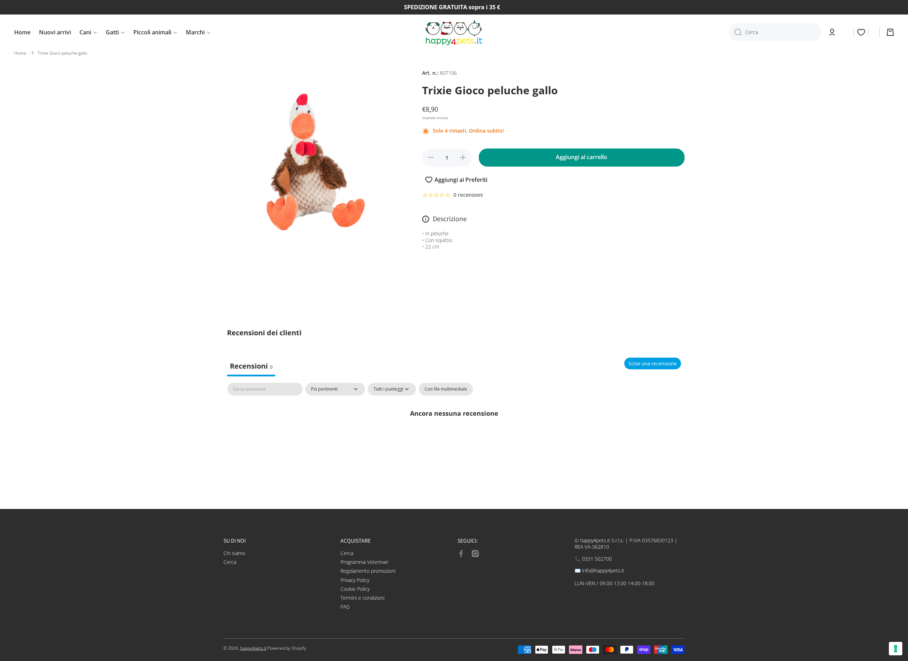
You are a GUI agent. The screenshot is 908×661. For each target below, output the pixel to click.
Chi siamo (234, 553)
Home (20, 53)
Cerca (229, 562)
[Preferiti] (861, 32)
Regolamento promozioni (367, 570)
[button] (890, 32)
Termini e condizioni (362, 597)
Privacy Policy (354, 580)
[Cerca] (735, 32)
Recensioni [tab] (251, 366)
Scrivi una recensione (653, 363)
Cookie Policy (355, 589)
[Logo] (454, 32)
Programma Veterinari (364, 562)
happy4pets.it (253, 648)
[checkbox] (446, 389)
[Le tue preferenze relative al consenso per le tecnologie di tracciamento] (895, 648)
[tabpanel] (454, 436)
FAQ (345, 606)
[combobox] (775, 32)
